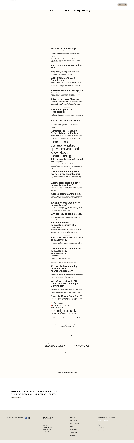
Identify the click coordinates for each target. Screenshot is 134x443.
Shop (114, 5)
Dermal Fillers (72, 431)
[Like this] (70, 336)
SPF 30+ (60, 262)
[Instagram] (28, 418)
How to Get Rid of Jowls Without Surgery (67, 372)
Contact (83, 5)
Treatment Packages (99, 5)
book (81, 298)
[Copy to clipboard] (68, 336)
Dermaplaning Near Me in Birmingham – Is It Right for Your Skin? (64, 313)
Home (71, 5)
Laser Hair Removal (73, 432)
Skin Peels (72, 426)
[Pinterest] (66, 336)
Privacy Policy (72, 435)
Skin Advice (108, 5)
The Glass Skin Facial (55, 138)
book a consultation (72, 317)
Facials (71, 419)
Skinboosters (72, 428)
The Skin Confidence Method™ (62, 289)
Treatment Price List (73, 422)
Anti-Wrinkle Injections (73, 429)
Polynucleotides (72, 425)
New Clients (77, 5)
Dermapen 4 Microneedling (74, 423)
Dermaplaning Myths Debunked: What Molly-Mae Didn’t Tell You (64, 314)
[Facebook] (63, 336)
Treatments (90, 5)
